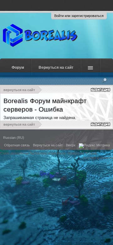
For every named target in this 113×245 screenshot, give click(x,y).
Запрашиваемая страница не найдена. (39, 117)
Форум (18, 67)
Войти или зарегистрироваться (79, 16)
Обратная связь (17, 145)
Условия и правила (98, 158)
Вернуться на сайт (56, 67)
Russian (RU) (13, 137)
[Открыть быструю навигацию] (101, 90)
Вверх (71, 145)
